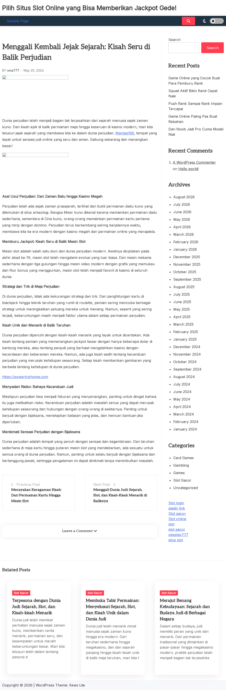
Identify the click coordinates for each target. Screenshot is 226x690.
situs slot (175, 540)
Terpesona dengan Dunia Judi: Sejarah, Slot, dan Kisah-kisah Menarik (36, 607)
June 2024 (182, 392)
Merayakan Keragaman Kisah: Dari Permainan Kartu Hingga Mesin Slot (36, 495)
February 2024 (185, 421)
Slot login (176, 503)
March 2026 (183, 234)
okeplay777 (178, 534)
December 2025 (186, 257)
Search (174, 39)
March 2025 (183, 324)
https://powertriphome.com (25, 377)
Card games (183, 458)
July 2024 (181, 384)
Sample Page (18, 21)
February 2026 (185, 242)
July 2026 (181, 204)
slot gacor (176, 529)
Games (179, 473)
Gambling (181, 465)
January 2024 (185, 429)
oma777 (13, 70)
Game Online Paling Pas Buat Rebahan (192, 119)
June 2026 (182, 212)
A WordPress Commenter (194, 162)
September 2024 (187, 369)
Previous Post (28, 484)
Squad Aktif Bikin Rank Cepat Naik (192, 93)
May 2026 (181, 219)
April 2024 (182, 406)
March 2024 (183, 414)
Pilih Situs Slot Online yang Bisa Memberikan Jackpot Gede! (89, 8)
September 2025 (187, 279)
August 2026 (184, 197)
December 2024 (186, 347)
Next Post (101, 484)
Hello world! (188, 169)
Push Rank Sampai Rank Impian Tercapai (195, 106)
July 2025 (181, 294)
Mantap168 (124, 133)
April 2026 (182, 227)
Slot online (177, 519)
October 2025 (184, 272)
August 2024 (184, 377)
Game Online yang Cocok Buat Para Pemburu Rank (194, 80)
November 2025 (186, 264)
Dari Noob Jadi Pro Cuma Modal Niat (195, 132)
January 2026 (185, 249)
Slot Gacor (182, 480)
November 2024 (187, 354)
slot (171, 524)
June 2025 (182, 302)
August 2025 (183, 287)
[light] (210, 21)
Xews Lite (77, 685)
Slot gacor (177, 513)
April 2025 (181, 317)
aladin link (176, 508)
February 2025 (185, 332)
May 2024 (181, 399)
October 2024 (185, 362)
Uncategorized (185, 488)
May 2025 (181, 309)
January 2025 (185, 339)
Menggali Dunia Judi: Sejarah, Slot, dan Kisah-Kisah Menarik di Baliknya (120, 495)
